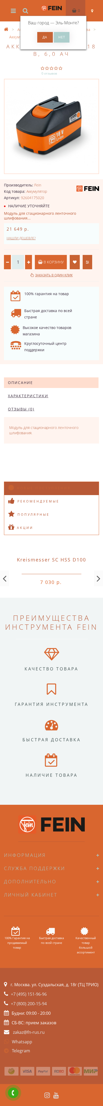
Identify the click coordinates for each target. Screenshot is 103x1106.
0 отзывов (49, 73)
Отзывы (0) (21, 409)
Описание (20, 382)
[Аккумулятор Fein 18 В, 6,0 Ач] (51, 126)
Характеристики (28, 395)
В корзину (53, 261)
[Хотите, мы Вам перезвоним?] (13, 1093)
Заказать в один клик (54, 275)
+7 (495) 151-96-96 (29, 994)
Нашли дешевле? (21, 238)
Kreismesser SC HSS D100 (51, 559)
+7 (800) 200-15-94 (29, 1004)
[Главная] (6, 29)
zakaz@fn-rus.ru (29, 1032)
